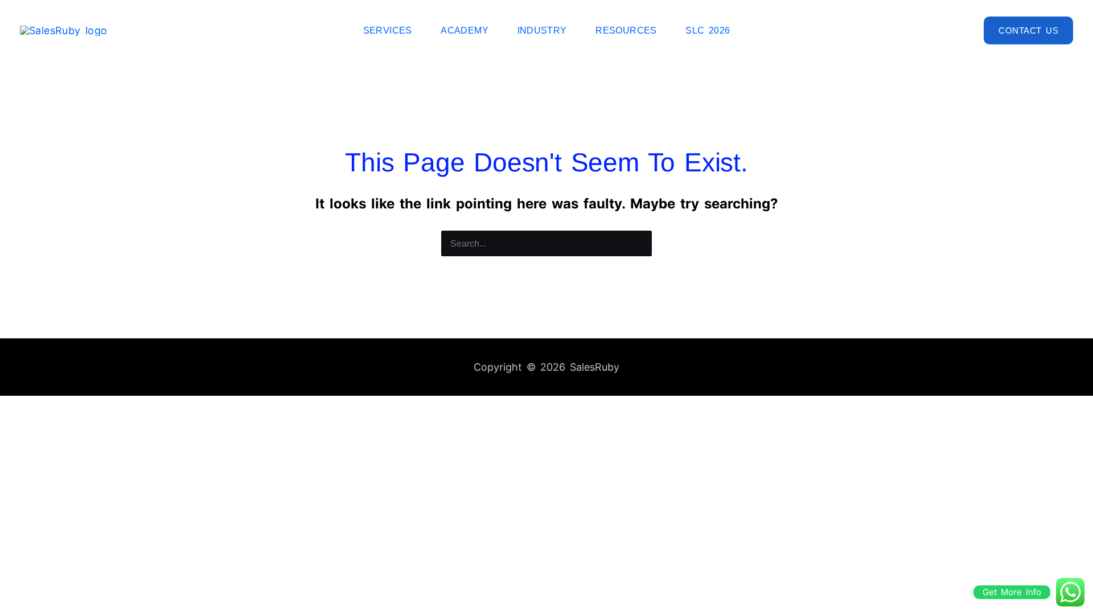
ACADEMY (464, 30)
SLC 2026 (707, 30)
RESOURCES (626, 30)
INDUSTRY (542, 30)
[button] (1028, 30)
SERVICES (387, 30)
